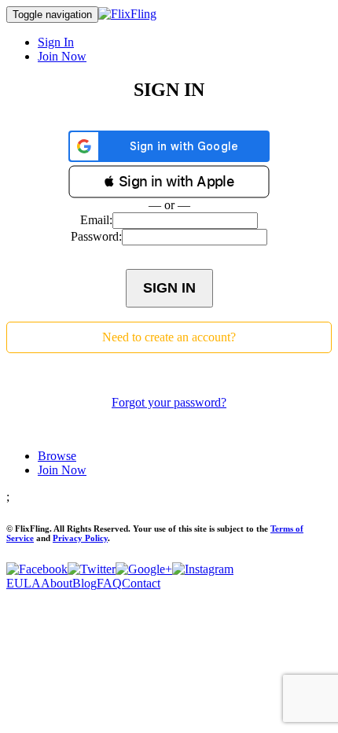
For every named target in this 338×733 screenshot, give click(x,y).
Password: (96, 236)
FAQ (109, 583)
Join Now (62, 56)
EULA (23, 583)
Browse (57, 455)
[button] (169, 181)
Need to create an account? (169, 337)
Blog (84, 583)
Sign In (56, 42)
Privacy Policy (80, 538)
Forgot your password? (169, 402)
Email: (96, 220)
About (56, 583)
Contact (141, 583)
